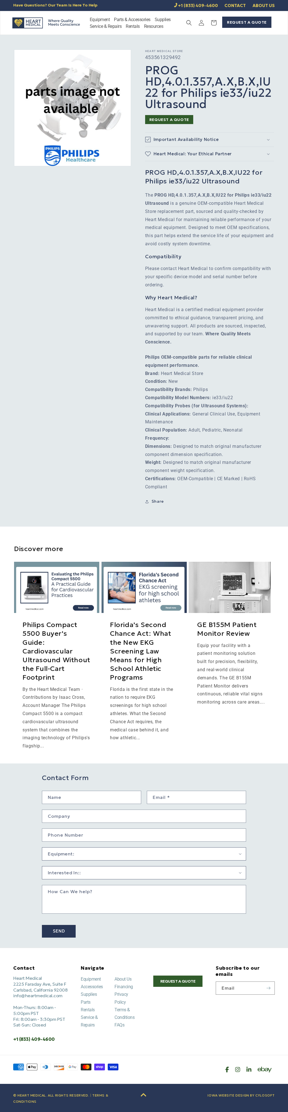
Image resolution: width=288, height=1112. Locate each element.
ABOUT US (264, 5)
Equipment (91, 979)
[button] (100, 20)
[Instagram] (237, 1069)
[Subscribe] (268, 988)
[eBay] (265, 1069)
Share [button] (158, 501)
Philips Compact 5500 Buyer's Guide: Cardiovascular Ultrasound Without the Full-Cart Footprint (56, 651)
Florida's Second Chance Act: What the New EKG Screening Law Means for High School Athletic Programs (140, 651)
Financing (123, 986)
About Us (122, 979)
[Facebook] (227, 1069)
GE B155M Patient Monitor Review (227, 629)
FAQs (119, 1025)
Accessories (92, 986)
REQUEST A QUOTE (247, 22)
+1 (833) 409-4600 (198, 5)
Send (59, 931)
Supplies (89, 994)
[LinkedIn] (249, 1069)
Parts (86, 1002)
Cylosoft (265, 1095)
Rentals (88, 1009)
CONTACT (235, 5)
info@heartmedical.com (37, 995)
